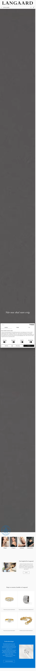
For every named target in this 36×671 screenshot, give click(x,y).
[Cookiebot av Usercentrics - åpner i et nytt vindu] (30, 324)
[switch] (13, 342)
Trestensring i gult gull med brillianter (9, 609)
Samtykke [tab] (6, 327)
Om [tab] (29, 327)
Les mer (26, 572)
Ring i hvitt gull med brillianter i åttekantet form (26, 609)
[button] (1, 7)
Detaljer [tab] (17, 327)
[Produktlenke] (9, 601)
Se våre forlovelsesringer (9, 661)
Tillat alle (28, 345)
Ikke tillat (6, 345)
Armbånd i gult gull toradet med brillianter (26, 630)
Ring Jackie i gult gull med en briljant (9, 630)
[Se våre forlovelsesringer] (26, 652)
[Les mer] (9, 567)
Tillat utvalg (18, 345)
